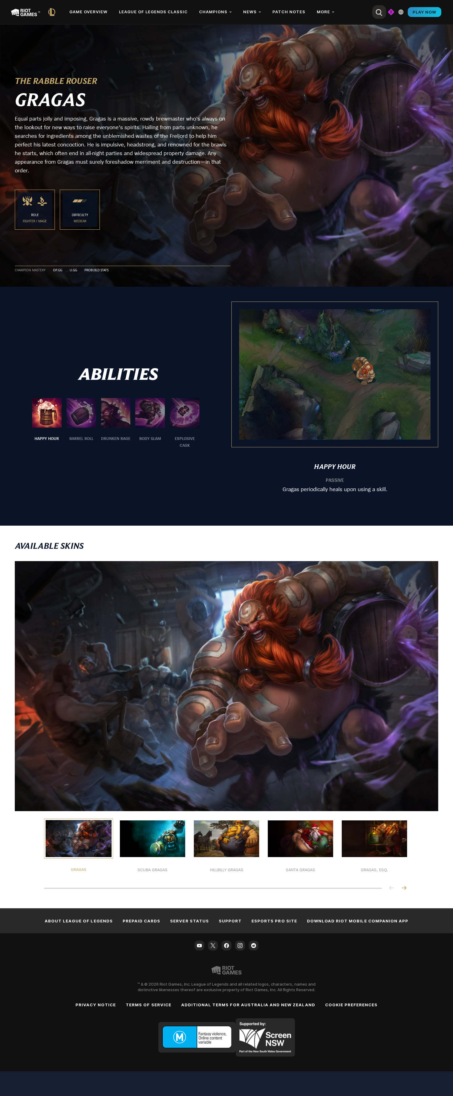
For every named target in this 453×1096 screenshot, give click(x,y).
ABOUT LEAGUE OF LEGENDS (79, 920)
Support (230, 920)
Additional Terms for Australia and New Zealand (248, 1004)
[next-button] (404, 888)
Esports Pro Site (274, 920)
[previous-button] (392, 888)
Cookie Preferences (351, 1004)
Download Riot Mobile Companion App (357, 920)
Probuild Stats (96, 270)
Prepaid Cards (142, 920)
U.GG (73, 270)
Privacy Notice (96, 1004)
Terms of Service (148, 1004)
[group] (115, 423)
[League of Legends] (53, 12)
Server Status (189, 920)
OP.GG (57, 270)
